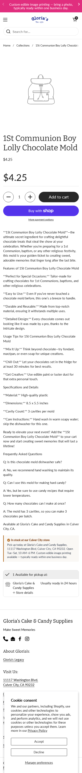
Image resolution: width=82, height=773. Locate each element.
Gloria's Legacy (13, 659)
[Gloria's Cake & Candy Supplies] (39, 19)
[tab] (23, 592)
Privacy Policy (37, 730)
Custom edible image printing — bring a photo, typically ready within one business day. (41, 6)
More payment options (41, 219)
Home (7, 45)
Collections (23, 45)
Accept (39, 741)
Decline (39, 752)
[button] (74, 19)
